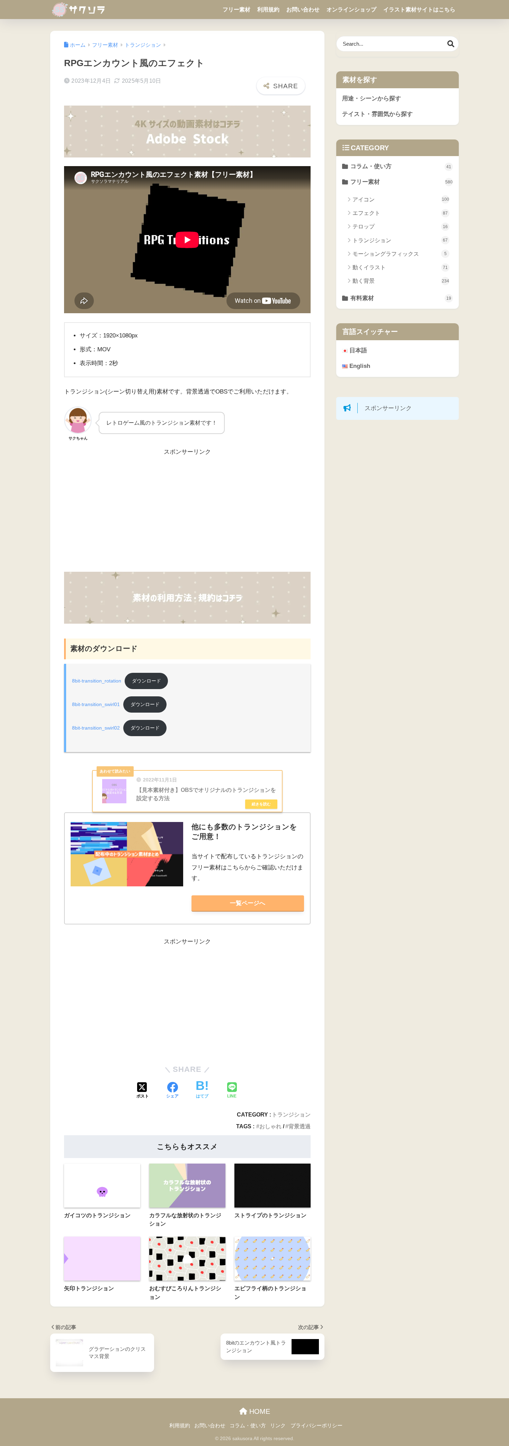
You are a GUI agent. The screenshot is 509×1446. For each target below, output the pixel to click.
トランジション (291, 1114)
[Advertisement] (187, 514)
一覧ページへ (247, 903)
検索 (451, 44)
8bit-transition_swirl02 (96, 728)
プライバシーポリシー (316, 1425)
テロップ (400, 226)
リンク (278, 1425)
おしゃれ (270, 1126)
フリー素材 (236, 9)
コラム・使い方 (400, 166)
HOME (258, 1411)
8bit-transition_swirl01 (96, 704)
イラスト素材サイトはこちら (419, 9)
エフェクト (400, 213)
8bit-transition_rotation (96, 681)
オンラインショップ (351, 9)
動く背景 (400, 281)
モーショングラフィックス (399, 254)
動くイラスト (400, 267)
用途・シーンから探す (371, 98)
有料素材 (400, 298)
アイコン (400, 199)
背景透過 (299, 1126)
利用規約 (268, 9)
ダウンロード (146, 681)
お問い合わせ (303, 9)
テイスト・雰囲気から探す (377, 114)
